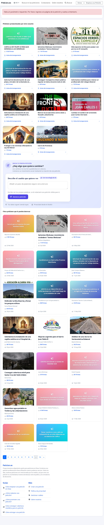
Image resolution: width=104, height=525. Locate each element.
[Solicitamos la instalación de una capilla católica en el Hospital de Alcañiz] (18, 108)
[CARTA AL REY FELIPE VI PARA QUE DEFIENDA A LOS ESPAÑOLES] (18, 42)
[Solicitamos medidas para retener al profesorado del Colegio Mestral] (85, 75)
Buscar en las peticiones (31, 3)
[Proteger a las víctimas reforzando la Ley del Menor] (18, 141)
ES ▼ (17, 3)
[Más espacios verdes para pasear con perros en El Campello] (85, 42)
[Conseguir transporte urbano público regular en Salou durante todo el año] (52, 75)
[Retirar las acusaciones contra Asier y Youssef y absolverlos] (52, 108)
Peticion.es (6, 3)
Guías (5, 483)
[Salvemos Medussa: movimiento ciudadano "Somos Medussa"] (52, 42)
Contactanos (45, 3)
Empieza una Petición (93, 3)
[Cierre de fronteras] (52, 140)
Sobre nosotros (57, 3)
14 (40, 457)
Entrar (80, 3)
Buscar (69, 3)
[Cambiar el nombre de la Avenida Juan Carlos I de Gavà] (85, 108)
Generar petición (19, 197)
